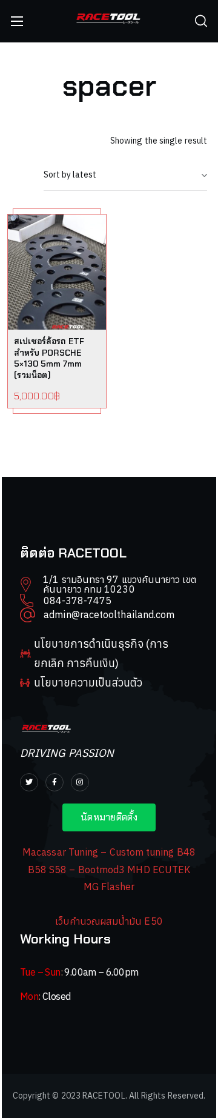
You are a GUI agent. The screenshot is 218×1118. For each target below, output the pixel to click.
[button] (201, 21)
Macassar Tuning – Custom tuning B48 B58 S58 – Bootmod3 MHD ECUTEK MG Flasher (109, 869)
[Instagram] (80, 782)
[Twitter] (29, 782)
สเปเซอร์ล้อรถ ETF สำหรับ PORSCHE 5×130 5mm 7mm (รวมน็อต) (49, 358)
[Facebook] (54, 782)
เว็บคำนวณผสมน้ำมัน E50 (108, 921)
